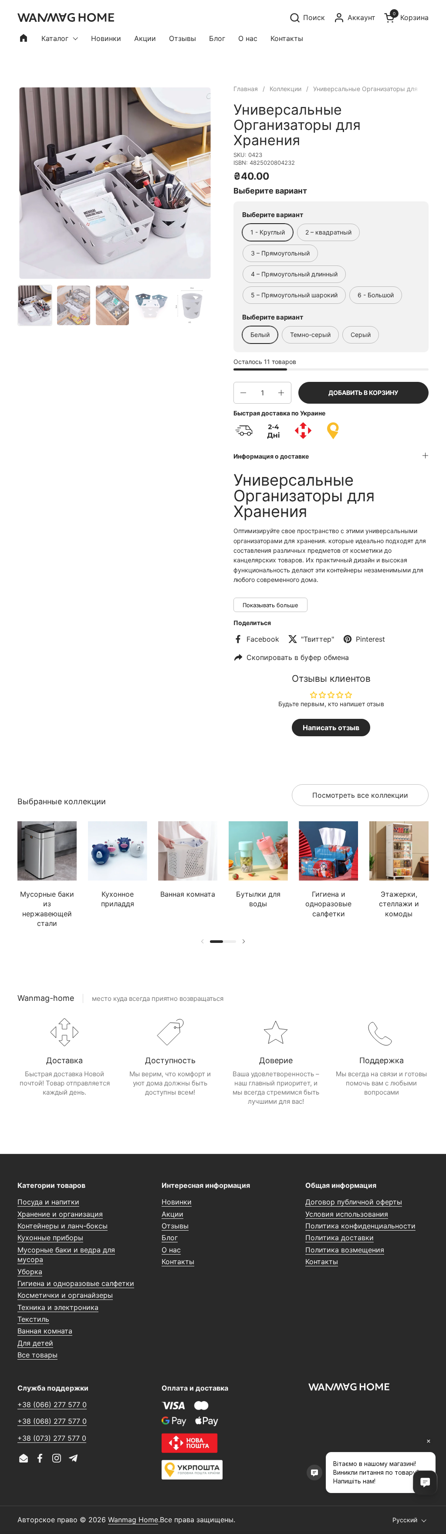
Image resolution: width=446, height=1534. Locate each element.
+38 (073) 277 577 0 (51, 1438)
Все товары (37, 1354)
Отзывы (175, 1225)
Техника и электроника (57, 1307)
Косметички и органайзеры (65, 1295)
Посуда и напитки (48, 1201)
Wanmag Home (133, 1519)
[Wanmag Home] (65, 17)
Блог (170, 1237)
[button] (307, 17)
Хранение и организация (60, 1214)
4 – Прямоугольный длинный (294, 274)
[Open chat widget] (425, 1482)
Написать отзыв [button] (331, 727)
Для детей (35, 1343)
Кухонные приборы (50, 1237)
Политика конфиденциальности (360, 1225)
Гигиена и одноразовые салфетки (75, 1283)
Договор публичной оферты (353, 1201)
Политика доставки (339, 1237)
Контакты (178, 1261)
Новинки (177, 1201)
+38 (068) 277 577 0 (52, 1421)
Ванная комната (44, 1331)
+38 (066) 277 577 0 (52, 1404)
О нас (171, 1249)
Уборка (29, 1271)
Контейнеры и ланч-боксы (62, 1225)
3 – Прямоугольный (280, 253)
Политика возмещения (344, 1249)
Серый (361, 334)
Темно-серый (310, 334)
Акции (172, 1214)
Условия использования (346, 1214)
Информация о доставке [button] (271, 456)
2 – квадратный (328, 232)
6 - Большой (376, 295)
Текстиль (33, 1319)
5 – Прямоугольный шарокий (294, 295)
